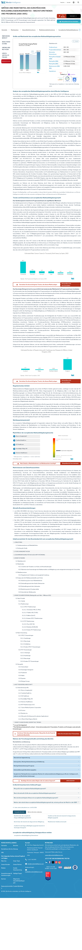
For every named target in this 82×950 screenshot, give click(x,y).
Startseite (4, 845)
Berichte (63, 2)
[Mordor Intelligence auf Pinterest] (56, 862)
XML (2, 852)
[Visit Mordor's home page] (10, 2)
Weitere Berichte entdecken (35, 812)
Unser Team (16, 861)
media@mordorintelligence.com (34, 872)
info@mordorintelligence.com (36, 864)
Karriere (3, 879)
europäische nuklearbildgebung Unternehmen (26, 835)
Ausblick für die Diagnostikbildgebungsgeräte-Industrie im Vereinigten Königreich (29, 826)
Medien (3, 868)
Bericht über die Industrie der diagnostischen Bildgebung (29, 821)
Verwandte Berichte (19, 812)
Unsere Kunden (5, 864)
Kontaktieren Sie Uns (7, 849)
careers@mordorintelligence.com (54, 855)
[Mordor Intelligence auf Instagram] (59, 862)
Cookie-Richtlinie (18, 886)
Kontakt (68, 2)
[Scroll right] (80, 30)
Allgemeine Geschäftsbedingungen (19, 880)
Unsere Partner (17, 864)
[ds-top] (69, 21)
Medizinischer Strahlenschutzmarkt (57, 821)
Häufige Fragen (17, 873)
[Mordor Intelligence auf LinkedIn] (46, 862)
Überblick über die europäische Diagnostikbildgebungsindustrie (22, 816)
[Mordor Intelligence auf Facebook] (49, 862)
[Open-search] (78, 2)
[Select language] (73, 2)
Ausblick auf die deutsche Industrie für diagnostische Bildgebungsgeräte (62, 816)
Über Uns (3, 861)
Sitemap (15, 849)
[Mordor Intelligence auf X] (53, 862)
